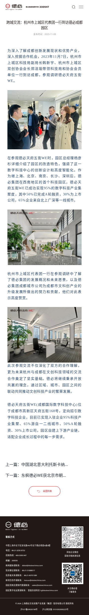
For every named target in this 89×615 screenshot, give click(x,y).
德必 (62, 75)
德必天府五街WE (33, 158)
